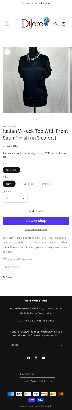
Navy (9, 183)
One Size (11, 169)
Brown (48, 184)
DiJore (30, 406)
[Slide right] (44, 120)
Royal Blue (29, 184)
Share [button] (9, 277)
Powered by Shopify (43, 406)
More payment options (36, 229)
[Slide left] (28, 120)
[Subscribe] (61, 345)
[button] (7, 24)
